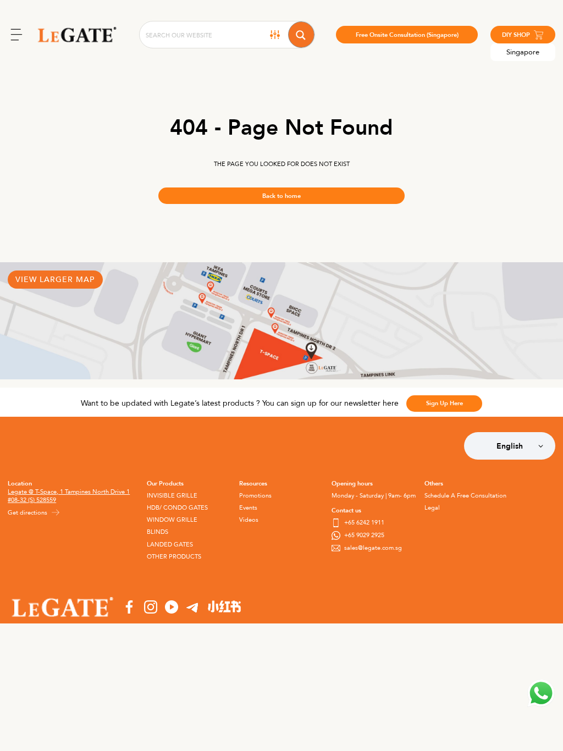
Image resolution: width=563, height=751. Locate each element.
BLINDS (157, 532)
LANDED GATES (170, 544)
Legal (432, 508)
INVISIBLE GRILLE (172, 496)
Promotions (255, 496)
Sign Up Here (444, 403)
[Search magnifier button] (301, 34)
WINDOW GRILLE (172, 520)
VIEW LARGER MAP (55, 279)
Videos (248, 520)
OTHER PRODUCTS (174, 557)
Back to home (281, 196)
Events (248, 508)
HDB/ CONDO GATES (177, 508)
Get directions (27, 513)
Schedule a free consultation (465, 496)
